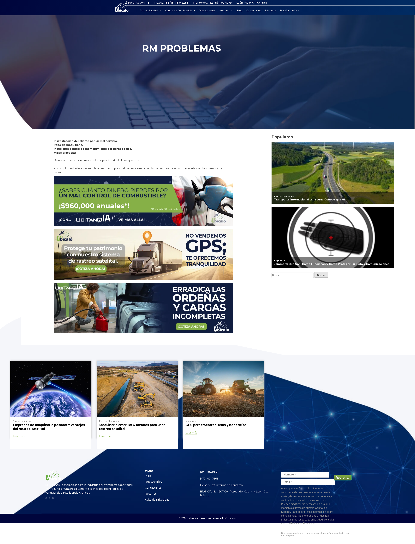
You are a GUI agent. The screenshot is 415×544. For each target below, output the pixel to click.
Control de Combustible (178, 10)
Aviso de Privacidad (157, 499)
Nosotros (224, 10)
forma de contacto (231, 485)
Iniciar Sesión (136, 2)
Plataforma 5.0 (288, 10)
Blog (239, 10)
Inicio (148, 475)
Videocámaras (207, 10)
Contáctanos (253, 10)
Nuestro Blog (153, 481)
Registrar (343, 477)
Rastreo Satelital (148, 10)
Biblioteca (270, 10)
